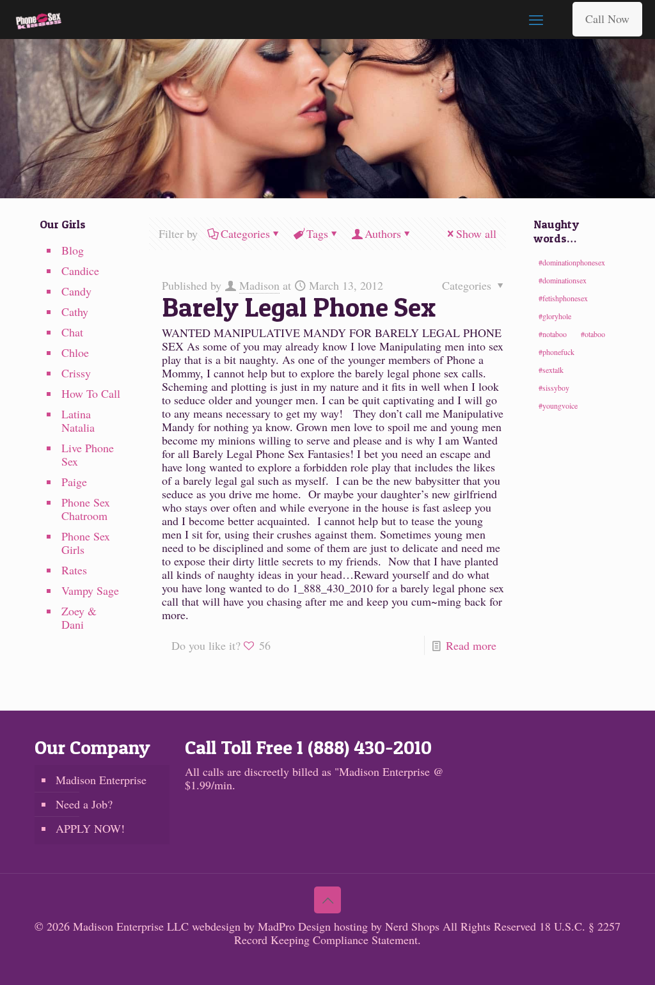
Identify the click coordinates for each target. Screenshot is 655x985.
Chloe (75, 352)
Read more (471, 645)
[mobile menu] (536, 19)
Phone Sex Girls (85, 542)
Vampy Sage (90, 590)
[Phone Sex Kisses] (39, 19)
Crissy (76, 373)
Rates (74, 570)
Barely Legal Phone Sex (299, 306)
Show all (476, 233)
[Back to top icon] (327, 899)
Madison (259, 285)
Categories (245, 233)
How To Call (90, 393)
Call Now (607, 18)
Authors (383, 233)
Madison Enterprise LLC (132, 926)
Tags (317, 233)
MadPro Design (296, 926)
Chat (72, 332)
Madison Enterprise (101, 779)
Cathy (74, 311)
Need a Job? (84, 804)
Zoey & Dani (79, 617)
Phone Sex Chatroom (85, 508)
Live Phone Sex (87, 454)
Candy (76, 291)
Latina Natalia (78, 420)
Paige (74, 481)
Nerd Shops (412, 926)
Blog (72, 250)
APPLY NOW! (90, 828)
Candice (80, 270)
